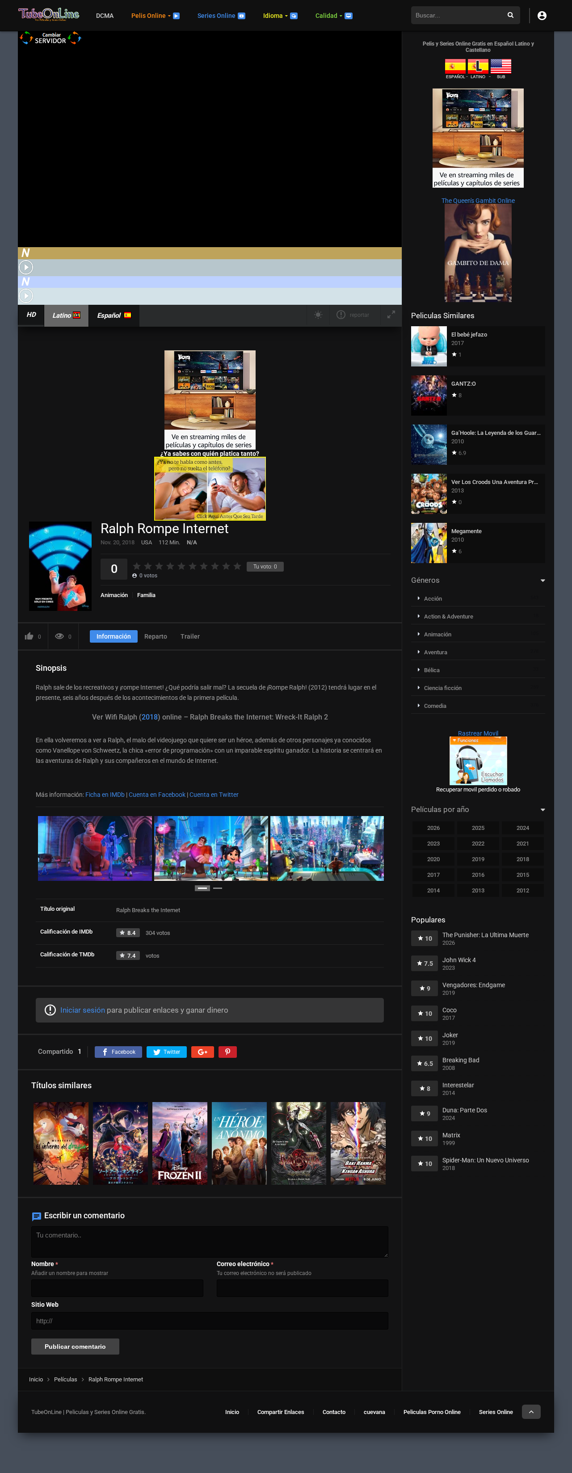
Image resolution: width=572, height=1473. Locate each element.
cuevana (374, 1412)
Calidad (326, 15)
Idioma (273, 15)
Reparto (155, 636)
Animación (114, 595)
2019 (478, 859)
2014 (433, 890)
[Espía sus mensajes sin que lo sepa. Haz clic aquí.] (210, 518)
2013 (478, 890)
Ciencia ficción (443, 688)
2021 (523, 843)
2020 (433, 859)
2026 (433, 828)
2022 (478, 843)
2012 (523, 890)
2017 (433, 874)
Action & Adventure (448, 616)
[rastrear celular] (478, 783)
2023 (433, 843)
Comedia (435, 706)
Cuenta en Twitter (214, 794)
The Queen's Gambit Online (478, 200)
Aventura (435, 652)
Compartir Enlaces (280, 1412)
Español (108, 315)
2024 (523, 828)
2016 (478, 874)
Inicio (232, 1412)
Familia (146, 595)
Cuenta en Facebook (157, 794)
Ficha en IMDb (105, 794)
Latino (61, 315)
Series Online (217, 15)
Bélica (432, 670)
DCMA (105, 15)
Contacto (334, 1412)
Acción (433, 598)
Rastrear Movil (478, 733)
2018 (150, 717)
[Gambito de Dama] (478, 299)
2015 (523, 874)
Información (114, 636)
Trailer (190, 636)
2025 (478, 828)
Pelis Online (148, 15)
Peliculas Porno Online (432, 1412)
